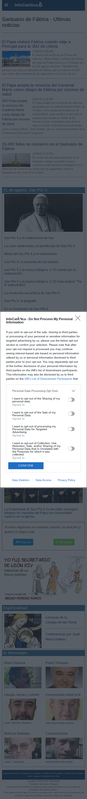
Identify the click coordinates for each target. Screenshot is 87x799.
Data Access (43, 480)
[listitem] (43, 391)
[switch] (71, 400)
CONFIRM (25, 465)
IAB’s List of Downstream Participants (48, 378)
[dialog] (43, 399)
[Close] (79, 319)
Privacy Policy (66, 480)
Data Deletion (20, 480)
